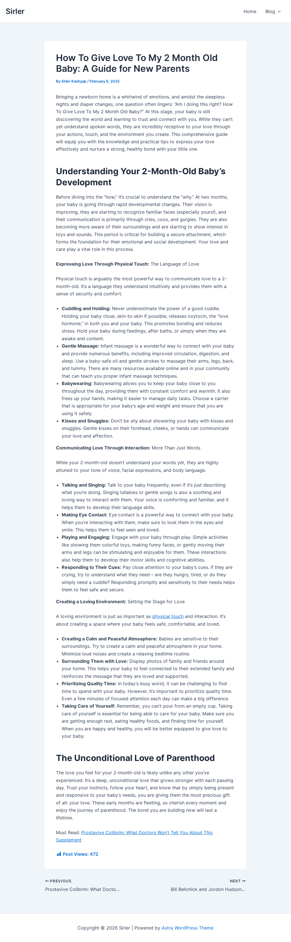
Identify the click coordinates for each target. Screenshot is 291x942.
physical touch (168, 616)
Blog (270, 11)
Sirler (15, 11)
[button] (278, 11)
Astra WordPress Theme (187, 928)
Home (250, 11)
